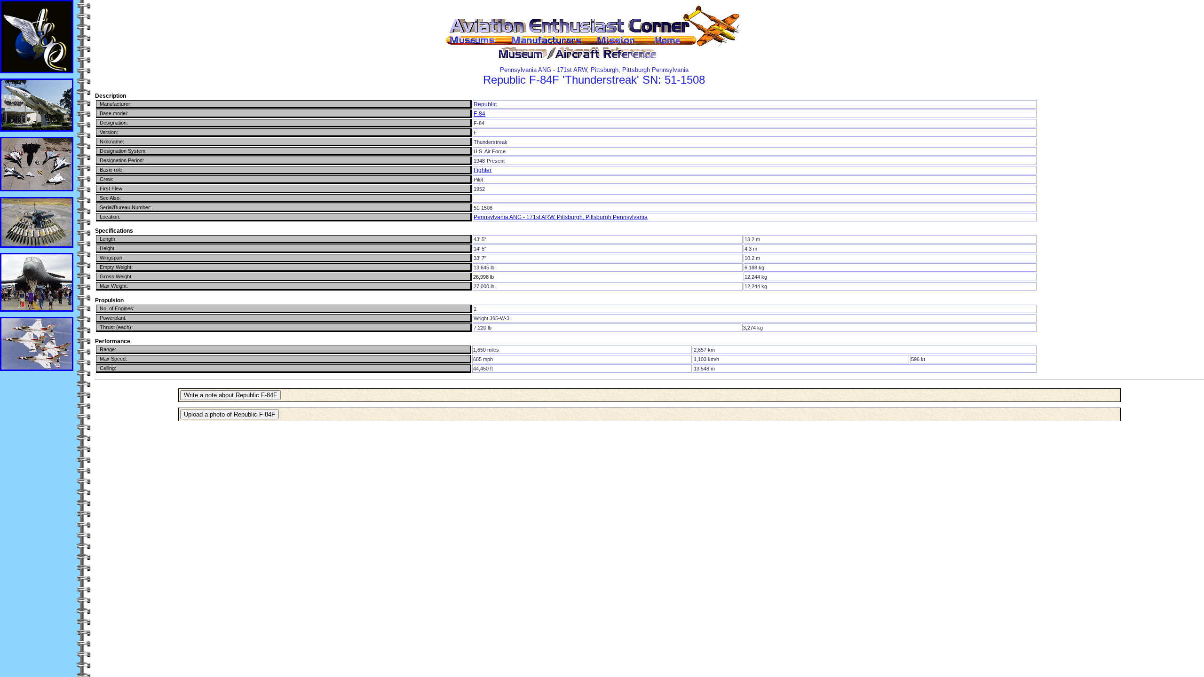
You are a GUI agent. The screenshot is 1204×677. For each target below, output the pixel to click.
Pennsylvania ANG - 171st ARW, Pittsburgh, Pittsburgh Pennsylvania (561, 217)
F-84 (479, 113)
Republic (485, 104)
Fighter (482, 170)
